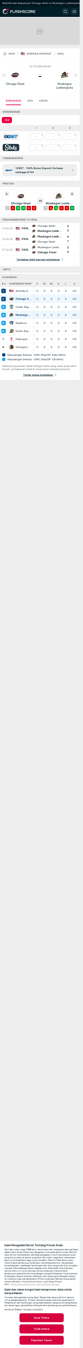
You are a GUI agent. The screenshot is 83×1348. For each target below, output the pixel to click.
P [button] (37, 283)
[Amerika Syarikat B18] (11, 291)
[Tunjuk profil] (15, 75)
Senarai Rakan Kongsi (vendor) (23, 1309)
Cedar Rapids (23, 307)
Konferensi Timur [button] (20, 283)
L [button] (65, 283)
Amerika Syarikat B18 (23, 291)
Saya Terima (41, 1317)
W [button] (44, 283)
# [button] (3, 283)
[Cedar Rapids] (11, 307)
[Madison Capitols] (11, 323)
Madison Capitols (23, 323)
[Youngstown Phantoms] (11, 347)
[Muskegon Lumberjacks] (11, 315)
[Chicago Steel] (11, 299)
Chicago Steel (15, 84)
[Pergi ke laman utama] (22, 11)
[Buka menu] (74, 11)
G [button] (74, 283)
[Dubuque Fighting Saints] (11, 339)
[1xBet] (11, 136)
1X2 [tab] (6, 120)
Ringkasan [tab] (13, 100)
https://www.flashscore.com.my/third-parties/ (35, 1284)
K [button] (58, 283)
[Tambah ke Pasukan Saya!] (4, 75)
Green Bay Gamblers (23, 331)
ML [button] (51, 283)
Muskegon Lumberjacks (64, 86)
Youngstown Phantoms (23, 347)
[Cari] (65, 11)
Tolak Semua (41, 1328)
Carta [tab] (43, 100)
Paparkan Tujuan (41, 1340)
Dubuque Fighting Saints (23, 339)
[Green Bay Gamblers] (11, 331)
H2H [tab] (30, 100)
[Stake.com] (11, 147)
